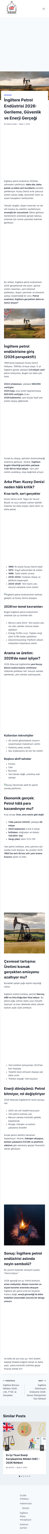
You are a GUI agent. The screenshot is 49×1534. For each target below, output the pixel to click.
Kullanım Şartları (24, 1526)
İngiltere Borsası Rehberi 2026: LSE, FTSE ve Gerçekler (11, 1388)
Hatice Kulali (12, 124)
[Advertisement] (24, 45)
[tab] (19, 1476)
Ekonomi (8, 95)
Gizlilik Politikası (24, 1497)
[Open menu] (43, 9)
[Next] (42, 1448)
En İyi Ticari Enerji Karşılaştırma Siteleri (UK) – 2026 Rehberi (23, 1459)
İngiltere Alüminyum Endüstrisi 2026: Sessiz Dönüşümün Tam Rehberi (36, 1390)
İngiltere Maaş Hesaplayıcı (25, 1516)
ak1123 (11, 1467)
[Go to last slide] (7, 1448)
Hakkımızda (26, 1503)
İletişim (25, 1508)
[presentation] (24, 1436)
